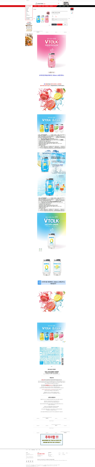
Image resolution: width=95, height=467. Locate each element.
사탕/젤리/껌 (27, 11)
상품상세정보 (38, 418)
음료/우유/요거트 (28, 15)
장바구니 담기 (60, 24)
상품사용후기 (47, 32)
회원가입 (61, 0)
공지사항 (27, 452)
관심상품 (65, 24)
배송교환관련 (65, 32)
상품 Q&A (56, 32)
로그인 (58, 0)
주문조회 (66, 0)
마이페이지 (69, 0)
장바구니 (63, 0)
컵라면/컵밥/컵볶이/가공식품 (29, 17)
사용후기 (59, 454)
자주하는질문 (63, 454)
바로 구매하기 (54, 24)
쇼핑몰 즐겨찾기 (27, 0)
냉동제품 (27, 10)
